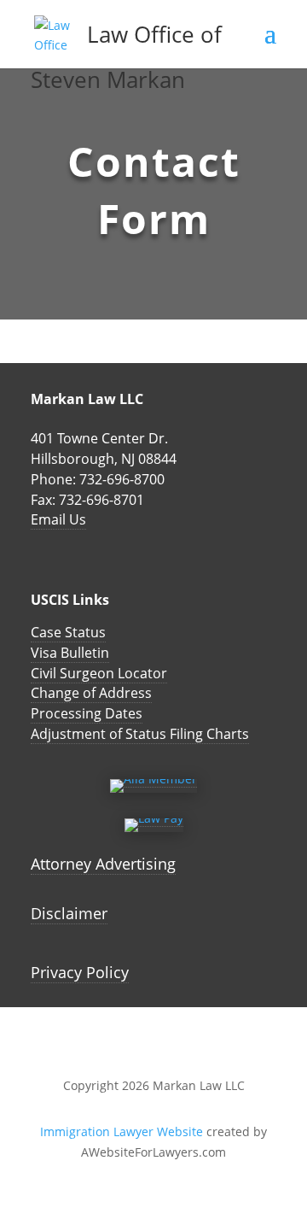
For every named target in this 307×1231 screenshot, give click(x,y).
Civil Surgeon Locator (99, 673)
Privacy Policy (80, 972)
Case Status (68, 632)
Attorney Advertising (103, 863)
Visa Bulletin (70, 652)
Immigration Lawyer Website (121, 1131)
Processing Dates (86, 713)
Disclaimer (69, 913)
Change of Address (91, 692)
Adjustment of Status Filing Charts (140, 733)
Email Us (58, 519)
